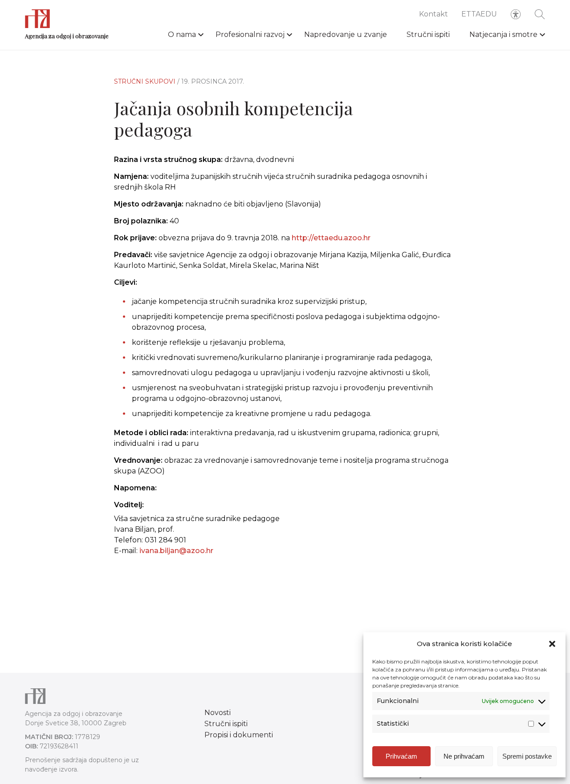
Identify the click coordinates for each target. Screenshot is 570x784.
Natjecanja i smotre (503, 34)
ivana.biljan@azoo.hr (176, 550)
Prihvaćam (401, 756)
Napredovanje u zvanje (345, 34)
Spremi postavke (527, 756)
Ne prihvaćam (464, 756)
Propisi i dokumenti (238, 735)
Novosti (217, 712)
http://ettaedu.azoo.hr (331, 238)
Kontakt (433, 14)
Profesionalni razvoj (250, 34)
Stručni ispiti (428, 34)
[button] (552, 643)
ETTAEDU (479, 14)
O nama (182, 34)
